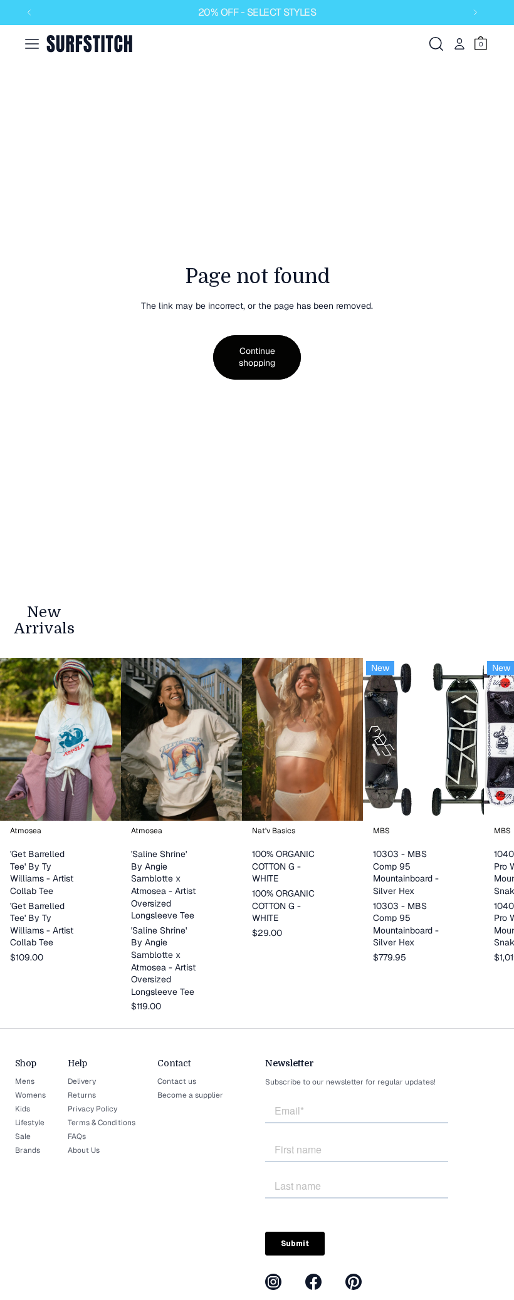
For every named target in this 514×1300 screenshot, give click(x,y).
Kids (22, 1109)
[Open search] (436, 43)
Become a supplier (190, 1095)
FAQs (77, 1136)
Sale (23, 1136)
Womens (30, 1095)
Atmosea (25, 831)
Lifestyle (30, 1123)
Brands (27, 1150)
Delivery (82, 1081)
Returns (82, 1095)
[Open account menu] (459, 44)
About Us (84, 1150)
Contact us (176, 1081)
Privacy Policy (92, 1109)
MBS (381, 831)
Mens (24, 1081)
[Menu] (32, 43)
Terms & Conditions (101, 1123)
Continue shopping (257, 357)
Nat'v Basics (273, 831)
